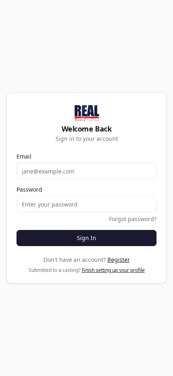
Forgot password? (133, 219)
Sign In (86, 238)
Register (118, 259)
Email (23, 156)
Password (29, 189)
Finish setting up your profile (113, 270)
